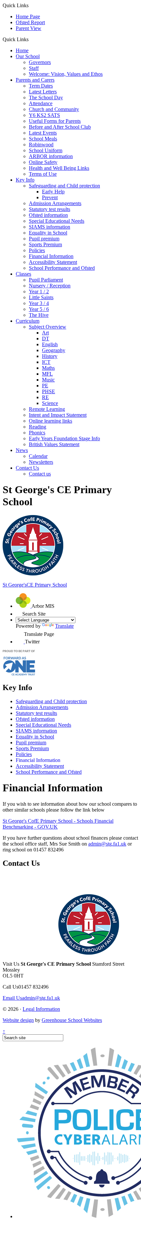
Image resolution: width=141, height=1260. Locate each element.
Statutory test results (49, 209)
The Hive (39, 315)
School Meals (43, 138)
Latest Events (43, 133)
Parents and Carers (35, 80)
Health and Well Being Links (59, 168)
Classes (23, 274)
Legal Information (41, 1009)
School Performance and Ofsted (62, 268)
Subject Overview (47, 327)
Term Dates (41, 86)
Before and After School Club (60, 127)
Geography (53, 350)
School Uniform (45, 150)
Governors (40, 62)
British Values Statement (54, 444)
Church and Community (54, 109)
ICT (46, 362)
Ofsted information (48, 215)
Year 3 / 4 (39, 303)
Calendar (38, 456)
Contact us (40, 474)
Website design (18, 1020)
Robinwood (41, 144)
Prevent (50, 197)
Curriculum (27, 321)
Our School (28, 56)
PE (45, 385)
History (49, 356)
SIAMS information (49, 227)
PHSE (48, 391)
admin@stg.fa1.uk (107, 844)
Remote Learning (47, 409)
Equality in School (48, 232)
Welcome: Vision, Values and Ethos (66, 74)
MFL (47, 374)
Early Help (53, 191)
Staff (34, 68)
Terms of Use (43, 174)
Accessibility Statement (53, 262)
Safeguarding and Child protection (64, 185)
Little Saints (41, 297)
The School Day (46, 97)
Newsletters (41, 462)
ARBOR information (51, 156)
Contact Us (27, 468)
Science (50, 403)
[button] (31, 39)
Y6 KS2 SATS (44, 115)
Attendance (40, 103)
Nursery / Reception (49, 285)
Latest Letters (43, 91)
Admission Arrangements (55, 203)
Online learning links (50, 421)
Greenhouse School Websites (72, 1020)
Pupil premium (44, 238)
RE (45, 397)
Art (45, 332)
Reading (37, 426)
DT (45, 338)
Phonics (37, 432)
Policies (37, 250)
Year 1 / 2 (39, 291)
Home (22, 50)
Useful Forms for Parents (55, 121)
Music (48, 379)
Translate (64, 626)
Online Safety (43, 162)
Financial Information (51, 256)
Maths (48, 368)
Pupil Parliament (46, 280)
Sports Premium (45, 244)
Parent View (28, 28)
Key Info (25, 180)
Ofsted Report (30, 22)
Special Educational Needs (56, 221)
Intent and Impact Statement (58, 415)
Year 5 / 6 (39, 309)
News (22, 450)
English (50, 344)
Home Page (28, 16)
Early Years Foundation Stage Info (64, 438)
